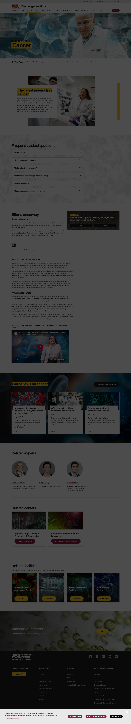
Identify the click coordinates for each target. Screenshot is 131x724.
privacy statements (13, 718)
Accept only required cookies (96, 716)
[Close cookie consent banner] (127, 712)
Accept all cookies (75, 716)
